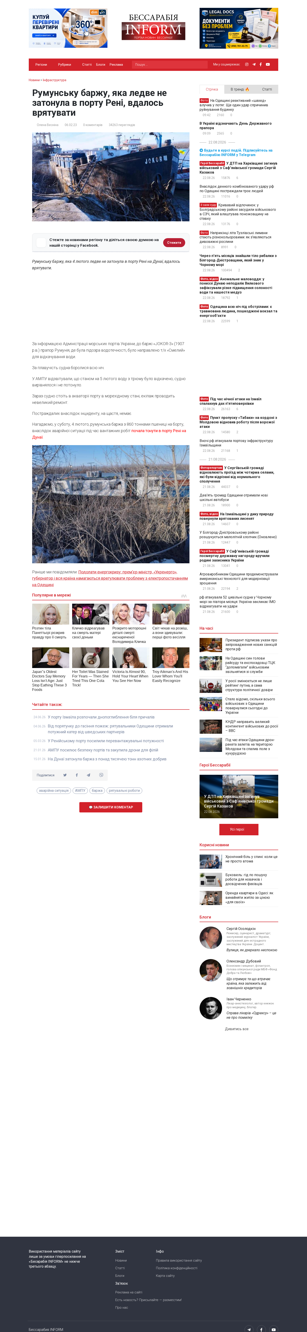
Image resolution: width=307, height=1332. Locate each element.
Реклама (116, 65)
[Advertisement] (110, 307)
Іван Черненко (239, 999)
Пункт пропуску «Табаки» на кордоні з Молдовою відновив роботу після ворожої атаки (238, 422)
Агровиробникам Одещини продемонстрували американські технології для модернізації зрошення (239, 578)
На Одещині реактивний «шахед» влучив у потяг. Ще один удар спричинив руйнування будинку (234, 105)
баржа (97, 790)
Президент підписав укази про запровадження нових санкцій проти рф (251, 644)
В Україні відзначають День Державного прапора (236, 125)
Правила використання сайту (179, 1260)
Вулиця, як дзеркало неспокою (252, 950)
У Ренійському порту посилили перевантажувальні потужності (106, 740)
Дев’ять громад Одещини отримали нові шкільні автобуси (234, 497)
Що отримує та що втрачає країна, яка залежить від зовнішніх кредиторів (248, 983)
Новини (121, 1260)
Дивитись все (237, 1029)
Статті (87, 65)
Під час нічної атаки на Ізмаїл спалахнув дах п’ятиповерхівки (230, 401)
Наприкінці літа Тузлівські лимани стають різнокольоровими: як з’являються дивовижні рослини (235, 237)
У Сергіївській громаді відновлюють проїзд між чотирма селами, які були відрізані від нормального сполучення (237, 474)
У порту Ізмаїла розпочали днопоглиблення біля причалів (101, 717)
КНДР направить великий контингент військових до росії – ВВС (251, 726)
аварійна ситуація (54, 790)
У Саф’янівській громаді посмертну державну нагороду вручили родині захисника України (234, 555)
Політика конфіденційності (176, 1268)
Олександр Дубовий (244, 961)
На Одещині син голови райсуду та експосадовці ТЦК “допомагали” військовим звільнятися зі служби (250, 665)
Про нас (121, 1308)
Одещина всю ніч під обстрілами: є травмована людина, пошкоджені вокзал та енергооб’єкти (238, 311)
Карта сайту (165, 1276)
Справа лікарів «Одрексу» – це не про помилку (251, 1015)
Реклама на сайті (128, 1292)
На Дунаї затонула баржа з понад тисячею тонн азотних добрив (107, 759)
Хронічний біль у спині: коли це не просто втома (251, 859)
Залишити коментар (113, 807)
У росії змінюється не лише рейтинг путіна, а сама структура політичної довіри (249, 685)
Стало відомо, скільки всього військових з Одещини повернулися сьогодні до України (250, 706)
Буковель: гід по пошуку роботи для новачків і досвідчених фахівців (246, 879)
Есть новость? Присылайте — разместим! (148, 1300)
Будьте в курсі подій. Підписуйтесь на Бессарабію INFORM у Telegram (236, 152)
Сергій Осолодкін (241, 929)
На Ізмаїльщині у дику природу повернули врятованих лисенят (237, 516)
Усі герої (237, 829)
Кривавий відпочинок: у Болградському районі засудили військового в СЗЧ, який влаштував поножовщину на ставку (238, 212)
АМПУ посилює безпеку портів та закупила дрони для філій (103, 750)
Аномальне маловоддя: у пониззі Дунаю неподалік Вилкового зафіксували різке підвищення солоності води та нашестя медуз (236, 285)
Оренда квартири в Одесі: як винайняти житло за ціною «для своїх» (249, 897)
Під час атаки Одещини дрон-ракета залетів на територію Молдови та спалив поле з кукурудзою (250, 746)
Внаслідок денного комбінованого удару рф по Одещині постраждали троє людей (237, 188)
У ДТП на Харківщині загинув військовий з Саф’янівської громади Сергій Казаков (238, 167)
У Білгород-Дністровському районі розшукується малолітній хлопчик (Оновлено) (238, 534)
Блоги (100, 65)
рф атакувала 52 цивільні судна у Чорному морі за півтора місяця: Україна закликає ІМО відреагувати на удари (238, 601)
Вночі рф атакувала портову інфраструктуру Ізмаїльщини (236, 443)
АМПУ (80, 790)
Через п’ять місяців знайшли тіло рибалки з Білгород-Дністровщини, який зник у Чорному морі (238, 260)
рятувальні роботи (124, 790)
